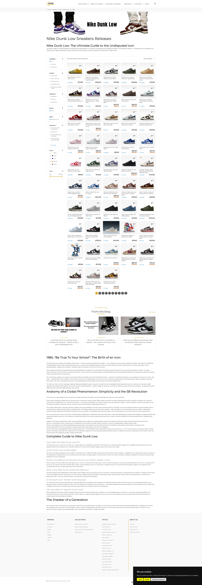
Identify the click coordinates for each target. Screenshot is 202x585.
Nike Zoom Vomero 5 (108, 540)
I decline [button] (147, 579)
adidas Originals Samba (108, 532)
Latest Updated (148, 58)
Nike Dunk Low (67, 9)
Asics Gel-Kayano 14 (107, 551)
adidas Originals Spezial (81, 527)
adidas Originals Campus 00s (110, 569)
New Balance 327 (107, 567)
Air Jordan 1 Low (106, 564)
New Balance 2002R (107, 553)
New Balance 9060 (107, 556)
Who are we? (133, 527)
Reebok (49, 535)
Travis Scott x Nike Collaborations (84, 529)
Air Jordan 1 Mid (106, 529)
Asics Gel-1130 (106, 543)
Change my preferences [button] (158, 579)
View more (152, 312)
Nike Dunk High (106, 559)
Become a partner (135, 532)
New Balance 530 (107, 561)
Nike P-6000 (105, 537)
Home (49, 9)
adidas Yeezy (78, 532)
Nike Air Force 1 (106, 548)
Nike (60, 9)
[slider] (50, 176)
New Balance (51, 524)
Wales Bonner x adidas (81, 524)
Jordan (49, 537)
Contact (132, 524)
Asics (48, 532)
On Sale (54, 145)
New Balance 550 (107, 545)
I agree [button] (140, 579)
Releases (54, 9)
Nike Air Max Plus (107, 535)
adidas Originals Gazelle (109, 524)
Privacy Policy (134, 529)
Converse (49, 527)
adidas (49, 529)
